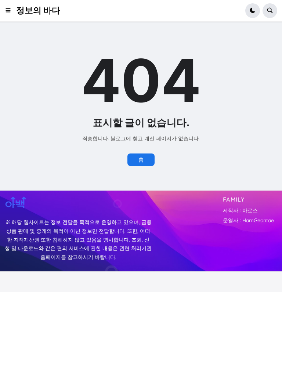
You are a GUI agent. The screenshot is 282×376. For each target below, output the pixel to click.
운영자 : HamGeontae (248, 220)
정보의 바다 (38, 10)
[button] (10, 10)
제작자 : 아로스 (240, 210)
